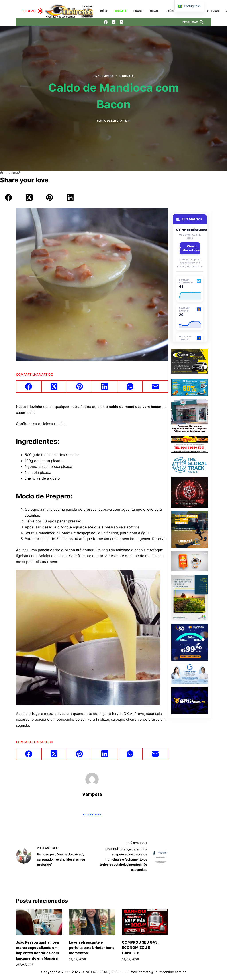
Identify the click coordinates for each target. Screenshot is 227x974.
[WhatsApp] (130, 387)
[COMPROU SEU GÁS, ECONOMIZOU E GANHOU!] (145, 922)
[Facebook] (106, 22)
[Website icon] (92, 804)
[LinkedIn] (70, 197)
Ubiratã (121, 11)
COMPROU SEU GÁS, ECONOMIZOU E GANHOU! (140, 947)
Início (104, 11)
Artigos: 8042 (92, 814)
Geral (154, 11)
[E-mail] (155, 387)
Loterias (212, 11)
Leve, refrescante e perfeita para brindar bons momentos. (91, 947)
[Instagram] (121, 22)
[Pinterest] (49, 197)
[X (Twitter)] (113, 22)
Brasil (138, 11)
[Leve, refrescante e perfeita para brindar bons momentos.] (92, 922)
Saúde (170, 11)
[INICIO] (1, 173)
